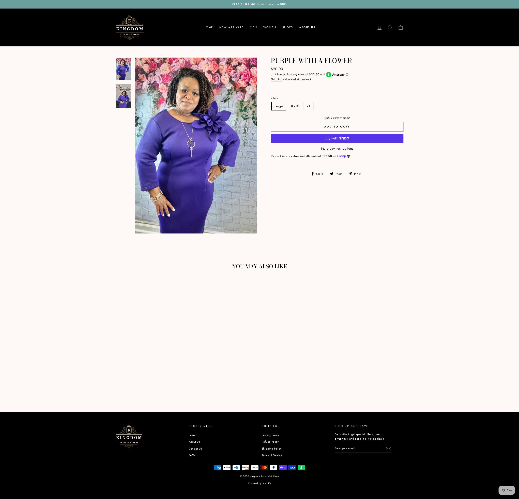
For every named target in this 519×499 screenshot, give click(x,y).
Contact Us (195, 449)
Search (193, 435)
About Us (307, 27)
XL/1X (294, 106)
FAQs (192, 455)
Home (208, 27)
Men (253, 27)
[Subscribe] (388, 448)
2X (308, 106)
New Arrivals (231, 27)
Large (279, 106)
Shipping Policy (271, 449)
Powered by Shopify (259, 483)
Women (269, 27)
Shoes (287, 27)
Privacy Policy (270, 435)
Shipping (276, 79)
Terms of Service (272, 455)
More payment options (337, 148)
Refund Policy (270, 442)
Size (275, 98)
